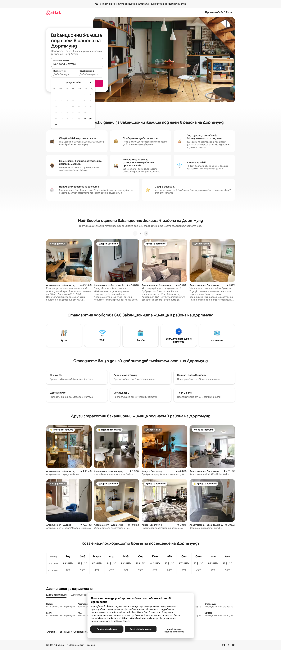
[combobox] (77, 64)
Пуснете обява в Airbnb (219, 12)
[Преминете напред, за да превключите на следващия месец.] (90, 82)
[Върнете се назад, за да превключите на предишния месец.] (56, 82)
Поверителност (75, 645)
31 (56, 124)
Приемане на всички (107, 629)
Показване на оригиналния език (169, 4)
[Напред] (146, 233)
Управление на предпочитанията (174, 630)
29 (84, 118)
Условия (91, 645)
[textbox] (64, 74)
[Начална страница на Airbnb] (53, 12)
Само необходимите (140, 629)
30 (90, 118)
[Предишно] (135, 233)
